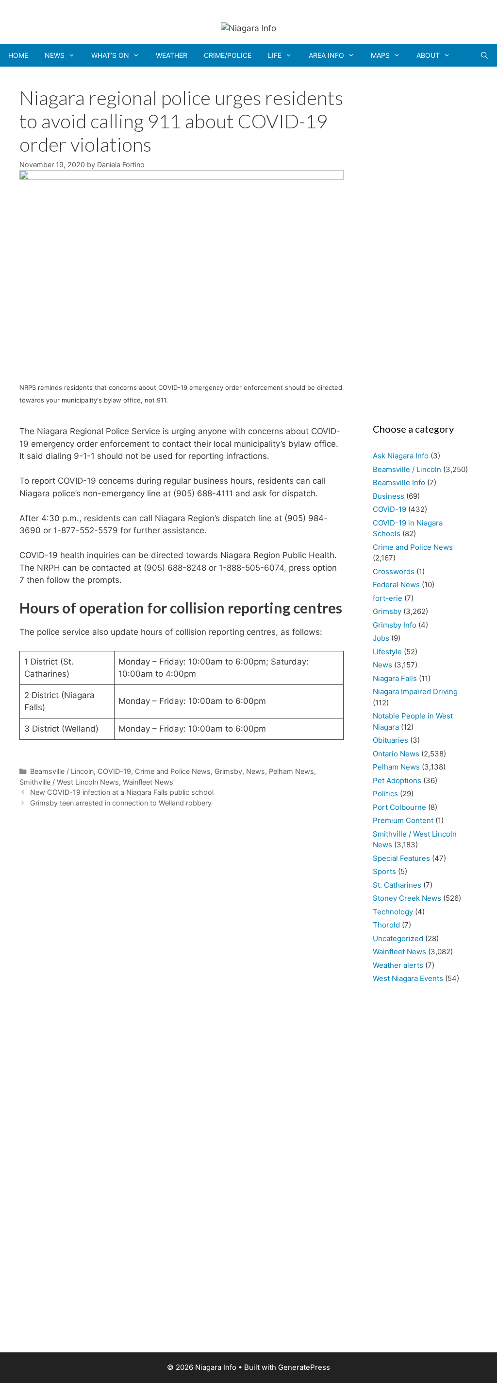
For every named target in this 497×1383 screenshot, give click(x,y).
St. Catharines (397, 885)
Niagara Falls (395, 678)
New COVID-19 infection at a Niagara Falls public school (122, 792)
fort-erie (387, 598)
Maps (380, 55)
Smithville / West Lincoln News (69, 782)
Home (18, 55)
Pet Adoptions (397, 780)
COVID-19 (114, 771)
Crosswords (393, 571)
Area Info (326, 55)
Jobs (381, 638)
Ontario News (396, 753)
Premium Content (403, 820)
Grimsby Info (394, 625)
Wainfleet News (148, 782)
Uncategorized (398, 938)
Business (388, 496)
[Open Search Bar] (484, 55)
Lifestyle (387, 651)
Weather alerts (398, 965)
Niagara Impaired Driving (415, 691)
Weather (171, 55)
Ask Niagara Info (401, 455)
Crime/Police (227, 55)
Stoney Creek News (407, 898)
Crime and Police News (173, 771)
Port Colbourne (399, 807)
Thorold (386, 924)
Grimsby (228, 771)
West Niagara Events (408, 978)
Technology (393, 911)
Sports (384, 871)
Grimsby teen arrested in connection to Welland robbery (121, 803)
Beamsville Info (399, 482)
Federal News (396, 584)
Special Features (401, 858)
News (55, 55)
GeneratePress (304, 1367)
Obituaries (390, 740)
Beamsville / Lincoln (62, 771)
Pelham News (291, 771)
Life (275, 55)
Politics (385, 793)
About (428, 55)
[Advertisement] (420, 241)
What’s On (110, 55)
